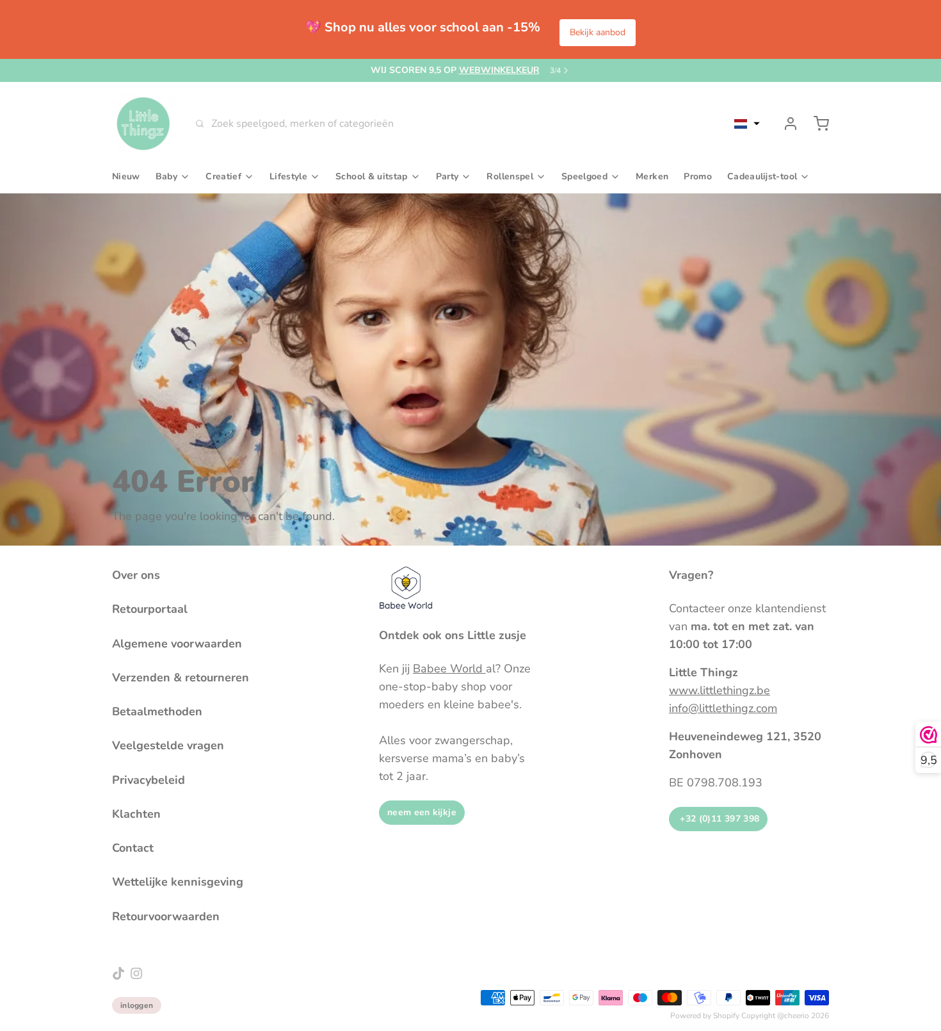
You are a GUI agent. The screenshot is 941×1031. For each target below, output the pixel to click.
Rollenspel (510, 176)
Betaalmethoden (157, 711)
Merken (652, 176)
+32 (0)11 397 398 (718, 819)
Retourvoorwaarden (166, 916)
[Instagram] (136, 973)
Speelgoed (584, 176)
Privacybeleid (148, 780)
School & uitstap (371, 176)
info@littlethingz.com (723, 708)
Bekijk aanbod (597, 32)
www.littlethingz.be (719, 690)
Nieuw (126, 176)
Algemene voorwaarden (177, 643)
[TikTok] (118, 973)
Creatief (223, 176)
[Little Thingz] (143, 123)
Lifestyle (288, 176)
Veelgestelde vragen (168, 745)
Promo (698, 176)
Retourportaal (150, 609)
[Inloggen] (785, 123)
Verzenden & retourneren (180, 677)
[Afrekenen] (816, 123)
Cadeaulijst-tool (762, 176)
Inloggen (136, 1005)
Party (447, 176)
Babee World (449, 668)
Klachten (136, 814)
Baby (166, 176)
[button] (747, 123)
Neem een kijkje (421, 812)
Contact (133, 848)
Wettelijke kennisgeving (177, 881)
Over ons (136, 575)
